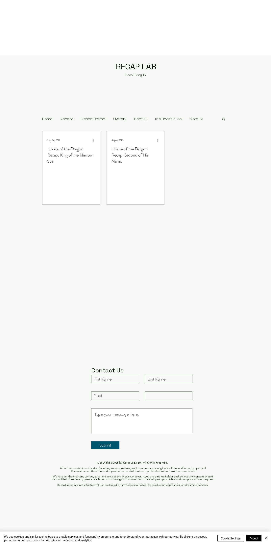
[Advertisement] (119, 27)
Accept (254, 538)
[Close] (266, 538)
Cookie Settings (230, 538)
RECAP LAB (136, 67)
